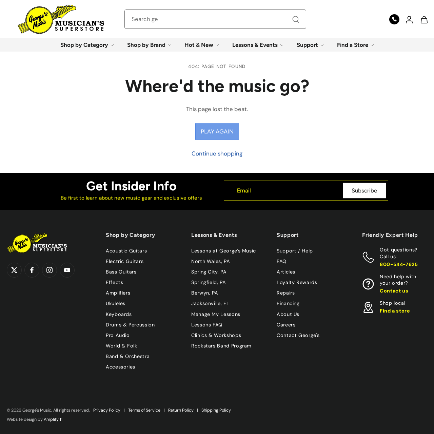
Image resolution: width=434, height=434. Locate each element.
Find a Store (352, 44)
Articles (286, 272)
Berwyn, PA (204, 293)
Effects (114, 282)
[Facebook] (31, 270)
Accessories (120, 367)
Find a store (395, 311)
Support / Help (295, 251)
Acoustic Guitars (126, 251)
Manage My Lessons (215, 314)
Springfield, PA (208, 282)
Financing (288, 303)
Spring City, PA (209, 272)
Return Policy (181, 410)
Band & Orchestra (128, 356)
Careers (286, 324)
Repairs (286, 293)
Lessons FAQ (206, 324)
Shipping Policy (216, 410)
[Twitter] (14, 270)
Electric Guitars (124, 261)
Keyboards (119, 314)
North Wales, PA (210, 261)
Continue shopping (217, 153)
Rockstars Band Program (221, 345)
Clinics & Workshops (216, 335)
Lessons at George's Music (223, 251)
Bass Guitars (121, 272)
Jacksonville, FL (210, 303)
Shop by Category (84, 44)
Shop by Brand (146, 44)
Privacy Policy (106, 410)
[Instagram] (49, 270)
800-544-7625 (399, 264)
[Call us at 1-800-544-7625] (394, 19)
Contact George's (298, 335)
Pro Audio (118, 335)
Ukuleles (115, 303)
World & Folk (121, 345)
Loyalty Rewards (297, 282)
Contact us (394, 291)
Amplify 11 (53, 419)
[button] (408, 19)
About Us (288, 314)
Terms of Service (144, 410)
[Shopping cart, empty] (423, 19)
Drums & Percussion (130, 324)
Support (307, 44)
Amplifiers (118, 293)
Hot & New (198, 44)
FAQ (282, 261)
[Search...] (295, 19)
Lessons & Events (255, 44)
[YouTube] (67, 270)
